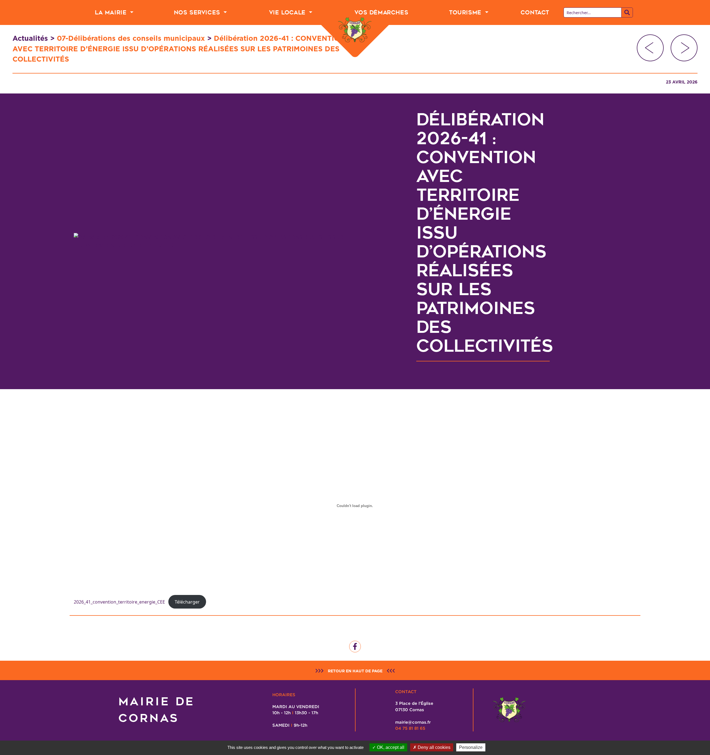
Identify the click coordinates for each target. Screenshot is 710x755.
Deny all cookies (433, 747)
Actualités (30, 38)
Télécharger (187, 602)
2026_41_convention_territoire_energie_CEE (119, 602)
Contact (535, 12)
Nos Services (198, 12)
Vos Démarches (381, 12)
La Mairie (112, 12)
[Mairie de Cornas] (355, 30)
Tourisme (466, 12)
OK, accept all (390, 747)
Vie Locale (288, 12)
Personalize (471, 747)
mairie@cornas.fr (413, 722)
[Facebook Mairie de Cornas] (355, 646)
